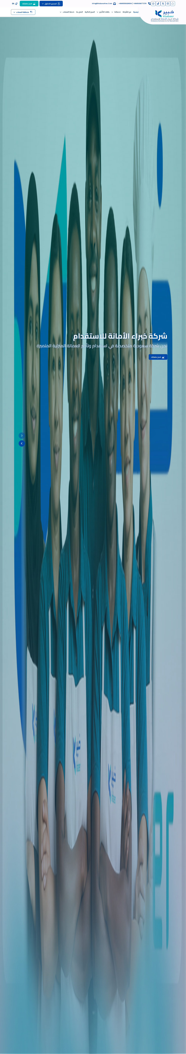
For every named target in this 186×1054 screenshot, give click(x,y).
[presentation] (22, 435)
